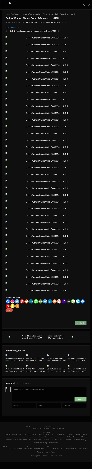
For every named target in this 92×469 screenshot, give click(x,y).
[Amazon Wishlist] (12, 306)
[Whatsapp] (36, 301)
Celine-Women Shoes (62, 14)
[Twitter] (17, 301)
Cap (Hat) (26, 434)
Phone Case (27, 440)
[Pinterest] (22, 301)
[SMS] (73, 301)
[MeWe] (31, 301)
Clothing (34, 434)
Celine (9, 310)
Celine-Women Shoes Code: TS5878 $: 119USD (56, 370)
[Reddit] (26, 301)
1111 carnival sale (16, 448)
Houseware (17, 437)
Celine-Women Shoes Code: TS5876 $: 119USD (15, 370)
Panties (69, 437)
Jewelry (24, 437)
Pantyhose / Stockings (80, 437)
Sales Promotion (38, 448)
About (53, 452)
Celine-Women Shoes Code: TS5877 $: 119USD (35, 370)
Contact (46, 452)
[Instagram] (12, 301)
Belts (20, 434)
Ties (52, 440)
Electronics (70, 434)
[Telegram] (45, 301)
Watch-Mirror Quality (40, 443)
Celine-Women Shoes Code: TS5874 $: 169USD (56, 359)
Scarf (35, 440)
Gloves (85, 434)
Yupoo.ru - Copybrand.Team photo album (27, 14)
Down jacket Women (58, 434)
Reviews (40, 452)
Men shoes (61, 437)
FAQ (48, 446)
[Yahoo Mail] (64, 301)
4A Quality (49, 426)
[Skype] (78, 301)
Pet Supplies (17, 440)
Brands (5, 446)
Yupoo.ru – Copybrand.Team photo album (48, 456)
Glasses (78, 434)
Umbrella (68, 440)
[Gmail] (59, 301)
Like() (81, 323)
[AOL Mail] (68, 301)
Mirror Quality (46, 432)
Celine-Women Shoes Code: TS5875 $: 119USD (77, 359)
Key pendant (33, 437)
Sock (39, 440)
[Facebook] (8, 301)
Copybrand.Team (31, 22)
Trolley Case (59, 440)
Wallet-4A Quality (49, 428)
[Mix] (54, 301)
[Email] (40, 301)
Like (70, 446)
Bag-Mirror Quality (11, 434)
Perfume (9, 440)
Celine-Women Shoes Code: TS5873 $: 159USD (35, 359)
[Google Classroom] (8, 306)
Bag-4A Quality (38, 428)
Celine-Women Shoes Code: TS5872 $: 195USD (15, 359)
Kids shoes (52, 437)
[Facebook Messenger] (82, 301)
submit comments (80, 399)
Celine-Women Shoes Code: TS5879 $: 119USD (77, 370)
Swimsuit (46, 440)
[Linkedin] (50, 301)
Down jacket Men (44, 434)
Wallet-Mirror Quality (79, 440)
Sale (27, 446)
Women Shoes (48, 14)
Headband (7, 437)
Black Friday (28, 448)
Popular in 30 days (71, 448)
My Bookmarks (83, 448)
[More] (17, 306)
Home (28, 426)
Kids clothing (43, 437)
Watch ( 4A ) (61, 428)
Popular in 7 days (57, 448)
